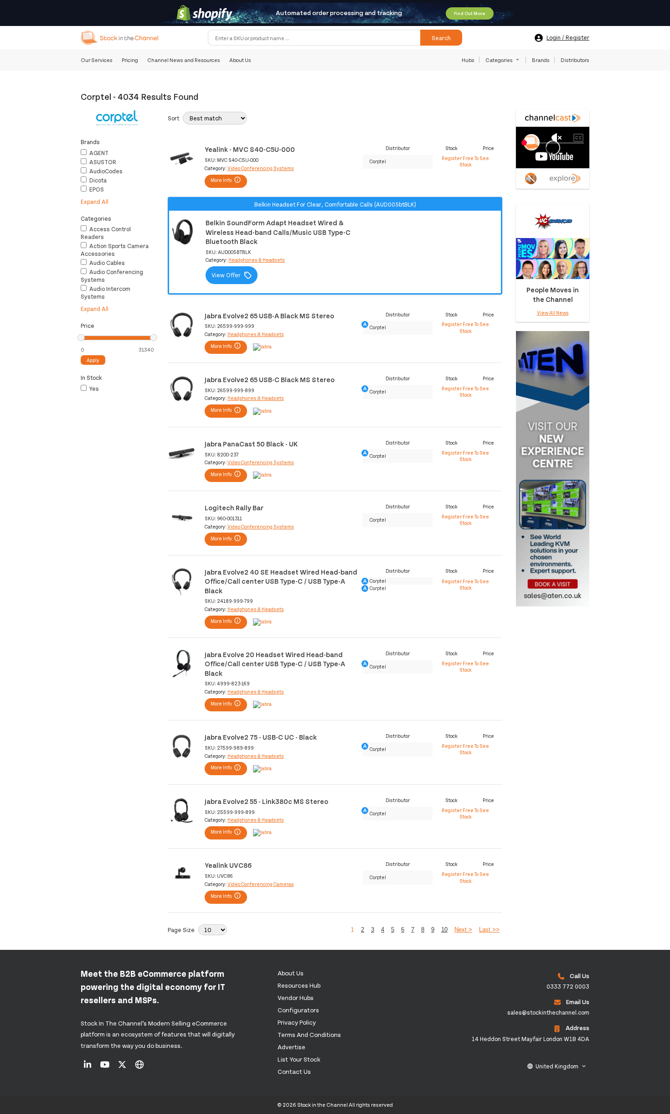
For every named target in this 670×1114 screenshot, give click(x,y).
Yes (93, 388)
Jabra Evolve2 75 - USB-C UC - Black (261, 736)
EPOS (96, 189)
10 (444, 929)
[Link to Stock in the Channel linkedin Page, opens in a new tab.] (88, 1067)
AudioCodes (105, 171)
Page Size (181, 929)
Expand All (94, 201)
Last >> (489, 929)
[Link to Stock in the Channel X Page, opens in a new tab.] (122, 1067)
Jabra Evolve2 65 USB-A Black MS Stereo (269, 315)
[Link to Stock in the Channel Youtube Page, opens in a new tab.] (105, 1067)
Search (441, 37)
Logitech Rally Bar (234, 507)
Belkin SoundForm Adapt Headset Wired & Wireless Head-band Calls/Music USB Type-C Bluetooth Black (278, 231)
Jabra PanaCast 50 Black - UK (251, 443)
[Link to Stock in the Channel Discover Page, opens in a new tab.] (139, 1067)
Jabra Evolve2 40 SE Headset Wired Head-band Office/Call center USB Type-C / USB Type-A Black (281, 581)
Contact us (294, 1071)
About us (291, 973)
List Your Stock (299, 1059)
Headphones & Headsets (256, 260)
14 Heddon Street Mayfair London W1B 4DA (530, 1038)
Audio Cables (106, 262)
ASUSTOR (102, 162)
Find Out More (469, 13)
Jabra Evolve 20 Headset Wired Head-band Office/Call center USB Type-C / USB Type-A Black (275, 663)
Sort (173, 118)
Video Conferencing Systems (260, 168)
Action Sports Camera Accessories (115, 249)
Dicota (97, 180)
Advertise (291, 1047)
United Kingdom (557, 1066)
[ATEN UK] (552, 608)
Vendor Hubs (296, 997)
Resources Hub (299, 985)
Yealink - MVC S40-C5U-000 (250, 149)
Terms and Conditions (309, 1034)
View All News (553, 313)
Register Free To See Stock (465, 161)
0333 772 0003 (567, 986)
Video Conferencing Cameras (260, 884)
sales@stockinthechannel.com (548, 1012)
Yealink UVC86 (228, 864)
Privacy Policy (297, 1022)
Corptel (378, 161)
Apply (93, 360)
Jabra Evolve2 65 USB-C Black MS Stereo (270, 379)
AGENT (98, 152)
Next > (463, 929)
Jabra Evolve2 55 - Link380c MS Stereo (266, 801)
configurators (298, 1010)
